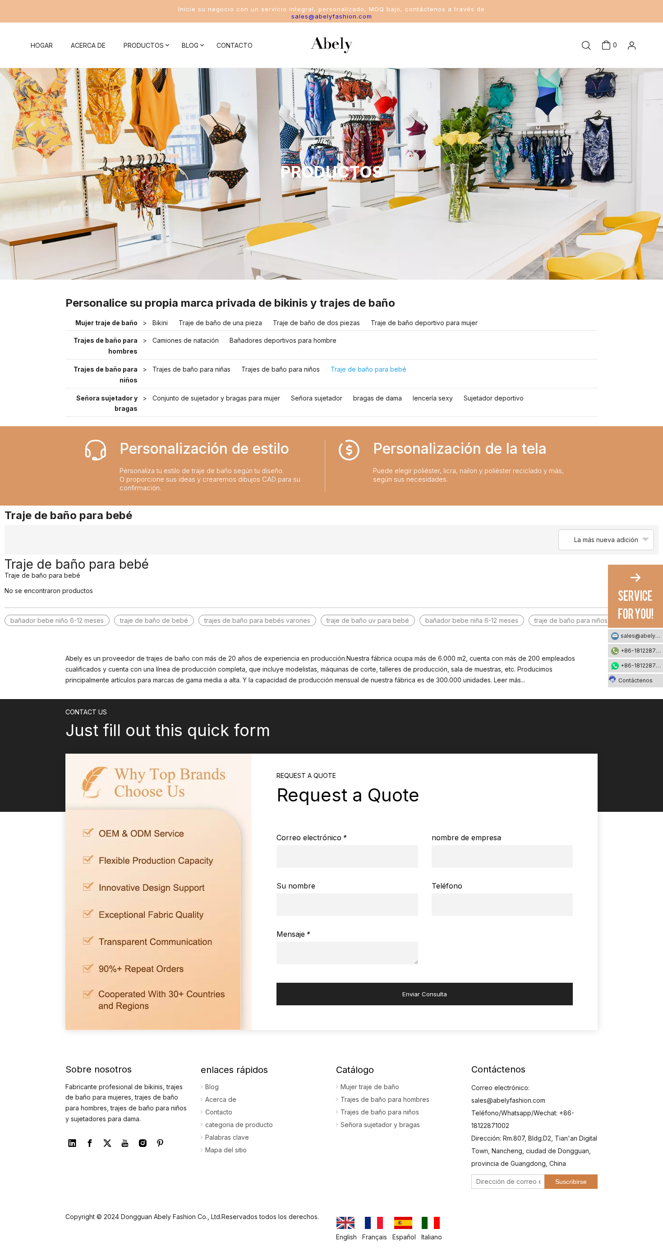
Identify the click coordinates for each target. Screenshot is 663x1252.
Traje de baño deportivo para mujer (424, 323)
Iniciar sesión (613, 75)
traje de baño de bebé (154, 620)
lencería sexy (433, 398)
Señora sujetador (316, 398)
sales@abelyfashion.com (331, 16)
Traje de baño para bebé (368, 369)
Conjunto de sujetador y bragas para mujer (216, 398)
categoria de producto (239, 1124)
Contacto (218, 1112)
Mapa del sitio (226, 1150)
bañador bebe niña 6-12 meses (471, 620)
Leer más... (509, 680)
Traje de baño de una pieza (220, 323)
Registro (617, 95)
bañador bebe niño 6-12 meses (57, 620)
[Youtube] (125, 1143)
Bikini (160, 323)
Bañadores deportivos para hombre (283, 340)
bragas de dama (377, 398)
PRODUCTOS (144, 45)
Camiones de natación (185, 340)
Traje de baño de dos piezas (316, 323)
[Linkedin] (72, 1143)
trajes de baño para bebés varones (257, 620)
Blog (212, 1087)
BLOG (190, 45)
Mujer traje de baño (106, 323)
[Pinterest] (160, 1143)
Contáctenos (635, 680)
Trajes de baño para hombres (106, 345)
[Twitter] (107, 1143)
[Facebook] (90, 1143)
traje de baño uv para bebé (368, 620)
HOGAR (42, 45)
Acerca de (220, 1099)
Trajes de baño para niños (106, 374)
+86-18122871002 (642, 650)
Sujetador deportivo (494, 398)
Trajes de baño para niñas (191, 369)
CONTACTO (234, 45)
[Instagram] (142, 1143)
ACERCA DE (88, 45)
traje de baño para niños (571, 620)
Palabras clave (227, 1137)
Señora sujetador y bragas (107, 403)
